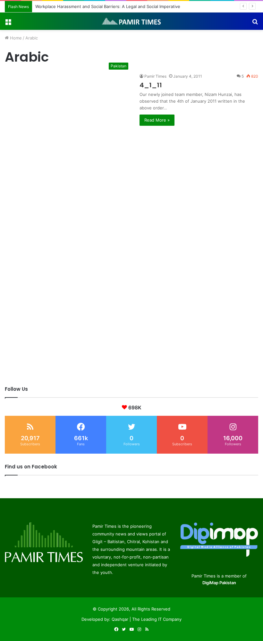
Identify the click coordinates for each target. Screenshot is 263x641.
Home (15, 37)
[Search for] (255, 23)
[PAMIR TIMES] (131, 21)
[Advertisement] (131, 171)
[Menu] (8, 23)
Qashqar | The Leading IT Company (147, 619)
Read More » (157, 120)
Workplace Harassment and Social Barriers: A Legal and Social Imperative (107, 6)
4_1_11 (151, 85)
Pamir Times (155, 76)
